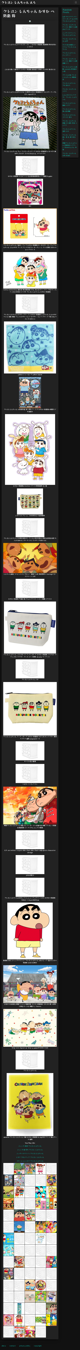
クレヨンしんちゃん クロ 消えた (69, 84)
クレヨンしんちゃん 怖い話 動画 (69, 110)
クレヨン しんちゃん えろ (19, 2)
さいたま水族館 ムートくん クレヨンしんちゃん (69, 47)
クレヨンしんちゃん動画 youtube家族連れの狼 (69, 69)
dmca (4, 1346)
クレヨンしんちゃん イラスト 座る (69, 116)
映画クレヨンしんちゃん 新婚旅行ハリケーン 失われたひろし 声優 (69, 146)
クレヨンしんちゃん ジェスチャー (69, 54)
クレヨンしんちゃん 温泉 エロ (69, 130)
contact (12, 1346)
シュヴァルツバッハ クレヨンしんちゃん (30, 1153)
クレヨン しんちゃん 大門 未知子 (69, 154)
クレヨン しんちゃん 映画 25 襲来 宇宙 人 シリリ (69, 123)
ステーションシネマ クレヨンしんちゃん (30, 1161)
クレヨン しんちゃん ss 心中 (69, 40)
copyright (38, 1346)
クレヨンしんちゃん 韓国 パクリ (69, 104)
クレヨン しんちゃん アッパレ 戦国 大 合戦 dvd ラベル (69, 27)
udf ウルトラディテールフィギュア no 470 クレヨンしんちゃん (69, 19)
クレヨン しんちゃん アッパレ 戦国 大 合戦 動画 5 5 (69, 61)
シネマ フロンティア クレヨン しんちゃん (30, 1157)
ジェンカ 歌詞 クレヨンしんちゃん (30, 1146)
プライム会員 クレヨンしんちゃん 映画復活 (69, 77)
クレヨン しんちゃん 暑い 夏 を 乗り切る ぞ (69, 137)
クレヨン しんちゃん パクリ (69, 90)
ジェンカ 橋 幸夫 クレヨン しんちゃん (30, 1150)
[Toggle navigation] (75, 2)
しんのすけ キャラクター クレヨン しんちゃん (69, 97)
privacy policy (24, 1346)
